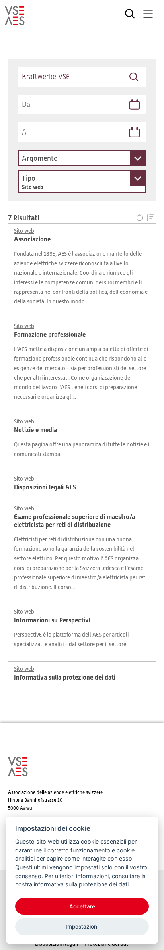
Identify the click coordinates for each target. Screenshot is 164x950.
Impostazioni (82, 926)
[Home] (15, 21)
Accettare (82, 906)
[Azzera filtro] (141, 218)
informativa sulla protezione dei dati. (82, 884)
